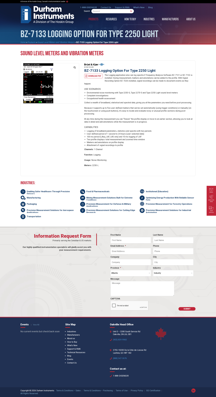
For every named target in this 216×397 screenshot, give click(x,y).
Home (23, 42)
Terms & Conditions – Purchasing (98, 390)
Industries (149, 19)
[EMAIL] (211, 189)
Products (93, 19)
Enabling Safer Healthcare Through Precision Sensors (48, 192)
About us (191, 19)
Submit (187, 309)
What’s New (138, 7)
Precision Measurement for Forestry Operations (169, 204)
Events (70, 359)
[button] (74, 67)
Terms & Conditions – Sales (68, 390)
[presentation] (129, 306)
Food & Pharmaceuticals (98, 191)
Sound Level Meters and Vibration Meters (56, 42)
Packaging (32, 204)
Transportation (34, 216)
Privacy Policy (137, 390)
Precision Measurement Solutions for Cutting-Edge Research (110, 211)
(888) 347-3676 (120, 358)
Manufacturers (170, 19)
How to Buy (130, 19)
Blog (150, 7)
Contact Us (106, 7)
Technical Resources (76, 352)
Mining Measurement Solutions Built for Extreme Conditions (109, 199)
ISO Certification (153, 390)
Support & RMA (122, 7)
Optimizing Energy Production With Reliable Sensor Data (170, 199)
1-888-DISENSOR (88, 7)
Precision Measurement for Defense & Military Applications (108, 205)
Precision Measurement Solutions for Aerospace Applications (50, 211)
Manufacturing (34, 198)
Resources (111, 19)
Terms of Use (122, 390)
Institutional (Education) (157, 191)
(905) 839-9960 (120, 339)
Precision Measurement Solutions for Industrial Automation (168, 211)
